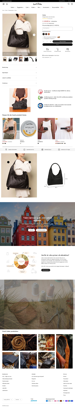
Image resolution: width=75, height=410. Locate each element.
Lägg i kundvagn (63, 41)
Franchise (65, 385)
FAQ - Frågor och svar (6, 376)
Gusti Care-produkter (41, 230)
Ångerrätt (34, 378)
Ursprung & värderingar (68, 388)
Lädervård (31, 230)
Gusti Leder (7, 405)
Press (64, 395)
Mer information (32, 54)
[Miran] (64, 128)
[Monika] (11, 128)
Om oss (33, 381)
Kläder (33, 7)
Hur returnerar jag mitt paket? (38, 376)
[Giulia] (43, 34)
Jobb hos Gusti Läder (67, 383)
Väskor (12, 7)
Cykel (27, 7)
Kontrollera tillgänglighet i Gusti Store (51, 55)
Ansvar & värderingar (32, 312)
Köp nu (57, 44)
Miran (56, 140)
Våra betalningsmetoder (7, 378)
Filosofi (64, 376)
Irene (39, 140)
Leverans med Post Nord (7, 1)
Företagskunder (66, 392)
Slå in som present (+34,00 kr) (50, 37)
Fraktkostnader (51, 23)
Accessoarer (46, 7)
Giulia (16, 10)
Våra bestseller (46, 270)
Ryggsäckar (20, 7)
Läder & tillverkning (43, 312)
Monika (3, 140)
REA (62, 7)
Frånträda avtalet (5, 383)
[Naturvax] (28, 128)
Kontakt (4, 385)
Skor (39, 7)
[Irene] (46, 128)
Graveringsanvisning (46, 31)
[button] (3, 4)
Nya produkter (55, 7)
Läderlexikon (5, 390)
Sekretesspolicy (35, 385)
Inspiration (65, 390)
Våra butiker (65, 381)
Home (3, 10)
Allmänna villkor (35, 383)
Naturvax (22, 140)
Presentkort (65, 378)
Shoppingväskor (11, 10)
